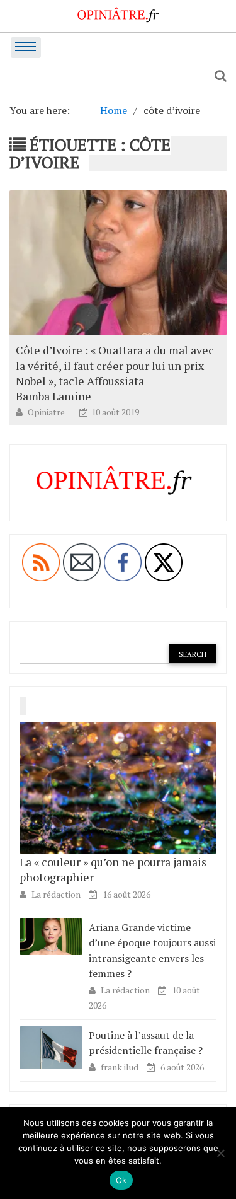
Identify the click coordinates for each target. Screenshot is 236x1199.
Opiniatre (47, 412)
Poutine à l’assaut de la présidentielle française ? (146, 1042)
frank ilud (120, 1067)
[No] (220, 1153)
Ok (121, 1180)
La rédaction (56, 894)
